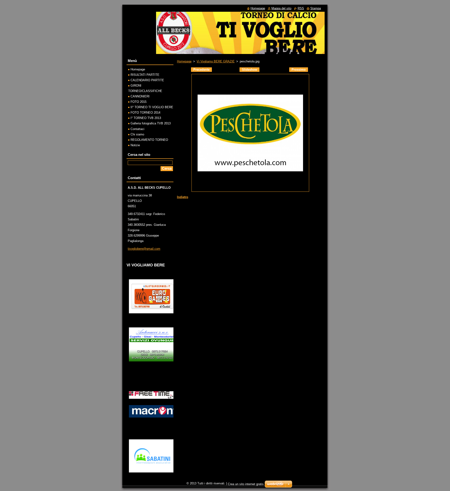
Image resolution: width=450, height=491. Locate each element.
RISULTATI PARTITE (145, 75)
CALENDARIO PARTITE (147, 80)
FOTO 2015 (138, 102)
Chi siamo (137, 134)
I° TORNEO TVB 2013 (146, 118)
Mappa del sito (281, 8)
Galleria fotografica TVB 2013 (151, 123)
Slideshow (249, 69)
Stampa (315, 8)
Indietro (182, 197)
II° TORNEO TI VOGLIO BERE (152, 107)
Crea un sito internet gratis (246, 484)
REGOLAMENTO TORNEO (149, 140)
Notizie (135, 145)
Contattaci (137, 129)
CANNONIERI (140, 96)
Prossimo (299, 69)
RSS (301, 8)
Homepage (184, 61)
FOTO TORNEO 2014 (145, 112)
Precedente (201, 69)
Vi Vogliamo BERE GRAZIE (216, 61)
